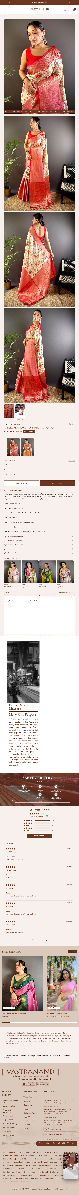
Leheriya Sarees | (44, 1175)
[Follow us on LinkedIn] (72, 1143)
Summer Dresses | (45, 1165)
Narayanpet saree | (52, 1152)
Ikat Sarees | (43, 1172)
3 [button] (39, 940)
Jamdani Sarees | (56, 1172)
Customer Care (13, 553)
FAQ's (25, 1129)
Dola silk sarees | (27, 1156)
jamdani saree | (24, 1159)
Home (6, 1055)
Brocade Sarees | (30, 1172)
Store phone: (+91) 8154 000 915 (53, 1124)
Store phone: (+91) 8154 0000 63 (53, 1114)
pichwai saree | (42, 1156)
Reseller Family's (9, 1128)
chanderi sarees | (23, 1152)
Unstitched (9, 465)
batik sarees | (37, 1152)
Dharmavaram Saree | (10, 1156)
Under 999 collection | (33, 1162)
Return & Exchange (15, 541)
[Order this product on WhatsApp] (73, 424)
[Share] (70, 424)
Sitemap (26, 1125)
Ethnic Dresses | (31, 1165)
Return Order (28, 1121)
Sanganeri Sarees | (52, 1169)
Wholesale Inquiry (10, 1124)
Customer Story (29, 1113)
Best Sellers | (18, 1162)
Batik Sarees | (22, 1169)
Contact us (27, 1105)
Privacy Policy (8, 1116)
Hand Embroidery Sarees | (12, 1172)
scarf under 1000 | (51, 1162)
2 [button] (36, 940)
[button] (28, 820)
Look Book (7, 1132)
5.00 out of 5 (44, 814)
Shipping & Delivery (15, 545)
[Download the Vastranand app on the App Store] (28, 1083)
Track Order (28, 1117)
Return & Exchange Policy (10, 1101)
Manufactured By (14, 549)
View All (72, 952)
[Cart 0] (74, 10)
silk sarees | (15, 1182)
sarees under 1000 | (52, 1178)
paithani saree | (39, 1159)
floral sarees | (26, 1182)
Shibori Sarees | (60, 1175)
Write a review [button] (39, 835)
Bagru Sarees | (8, 1169)
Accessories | (7, 1178)
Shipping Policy (9, 1106)
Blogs (25, 1109)
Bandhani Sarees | (27, 1175)
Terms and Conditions (7, 1111)
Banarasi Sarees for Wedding (23, 1055)
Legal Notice (8, 1120)
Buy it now (57, 483)
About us (26, 1101)
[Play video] (20, 411)
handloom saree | (54, 1159)
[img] (10, 849)
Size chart (72, 461)
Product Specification (16, 536)
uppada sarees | (57, 1156)
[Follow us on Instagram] (59, 1143)
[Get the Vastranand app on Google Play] (43, 1083)
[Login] (69, 10)
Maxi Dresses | (8, 1165)
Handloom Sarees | (9, 1175)
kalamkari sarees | (9, 1159)
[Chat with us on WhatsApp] (65, 10)
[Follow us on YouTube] (68, 1143)
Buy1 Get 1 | (7, 1162)
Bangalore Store (9, 1135)
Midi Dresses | (19, 1165)
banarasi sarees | (9, 1152)
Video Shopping (30, 1097)
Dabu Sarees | (36, 1169)
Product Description (15, 490)
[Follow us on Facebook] (54, 1143)
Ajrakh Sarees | (58, 1165)
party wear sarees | (21, 1178)
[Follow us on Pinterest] (63, 1143)
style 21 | (6, 1182)
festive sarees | (36, 1178)
